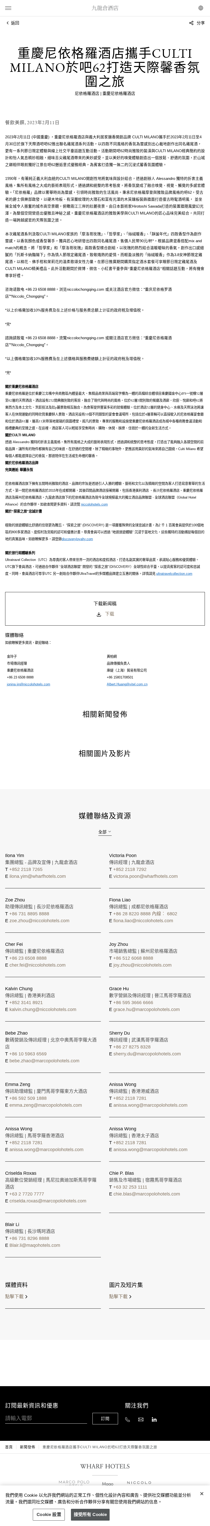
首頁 (9, 1447)
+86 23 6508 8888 (28, 958)
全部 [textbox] (102, 832)
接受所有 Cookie (90, 1514)
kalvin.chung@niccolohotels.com (42, 1009)
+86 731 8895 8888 (29, 913)
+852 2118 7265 (26, 869)
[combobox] (105, 831)
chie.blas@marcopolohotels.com (146, 1194)
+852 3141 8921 (26, 1002)
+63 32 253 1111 (130, 1187)
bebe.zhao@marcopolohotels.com (44, 1060)
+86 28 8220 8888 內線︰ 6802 (145, 913)
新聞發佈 (27, 1447)
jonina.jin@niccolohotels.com (28, 684)
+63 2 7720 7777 (26, 1194)
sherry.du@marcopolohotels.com (147, 1053)
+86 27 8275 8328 (132, 1046)
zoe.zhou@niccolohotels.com (39, 920)
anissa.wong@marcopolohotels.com (150, 1105)
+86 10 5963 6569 (28, 1053)
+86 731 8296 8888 (29, 1238)
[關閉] (201, 1493)
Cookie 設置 (49, 1514)
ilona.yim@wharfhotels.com (37, 876)
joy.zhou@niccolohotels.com (142, 965)
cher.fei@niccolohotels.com (37, 965)
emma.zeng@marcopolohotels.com (45, 1105)
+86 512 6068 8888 (133, 958)
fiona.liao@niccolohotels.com (143, 920)
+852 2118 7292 (129, 869)
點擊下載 (14, 1296)
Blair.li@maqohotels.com (34, 1245)
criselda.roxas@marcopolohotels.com (47, 1200)
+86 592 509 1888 (28, 1098)
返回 (14, 23)
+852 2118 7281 (129, 1098)
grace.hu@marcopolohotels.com (146, 1009)
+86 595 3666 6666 (133, 1002)
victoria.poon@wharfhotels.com (145, 876)
